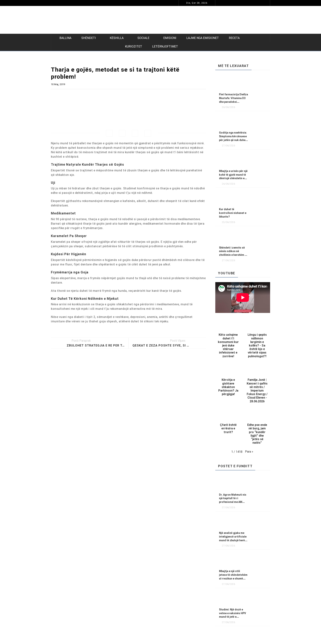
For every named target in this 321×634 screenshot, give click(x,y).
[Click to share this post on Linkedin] (148, 133)
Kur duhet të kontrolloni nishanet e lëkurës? (232, 213)
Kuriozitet (133, 46)
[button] (228, 339)
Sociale (143, 38)
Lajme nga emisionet (202, 38)
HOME (138, 3)
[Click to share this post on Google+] (135, 133)
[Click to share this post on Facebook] (109, 133)
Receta (234, 38)
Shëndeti (88, 38)
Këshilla (117, 38)
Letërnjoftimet (165, 46)
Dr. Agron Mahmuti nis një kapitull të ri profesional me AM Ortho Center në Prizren (62, 3)
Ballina (65, 38)
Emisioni (169, 38)
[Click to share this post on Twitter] (122, 133)
